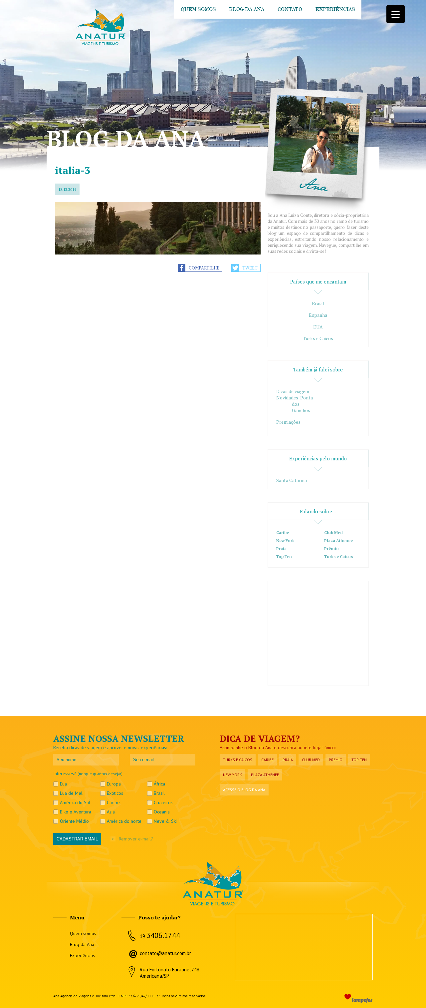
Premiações (288, 422)
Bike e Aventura (75, 811)
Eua (63, 783)
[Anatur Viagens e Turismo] (100, 44)
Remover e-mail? (136, 839)
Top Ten (284, 556)
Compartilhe (204, 268)
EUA (318, 326)
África (159, 783)
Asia (111, 811)
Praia (281, 548)
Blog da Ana (246, 9)
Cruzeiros (163, 802)
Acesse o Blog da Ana (244, 789)
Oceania (162, 811)
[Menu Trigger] (395, 14)
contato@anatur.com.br (165, 953)
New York (285, 540)
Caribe (282, 532)
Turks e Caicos (318, 338)
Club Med (333, 532)
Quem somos (198, 9)
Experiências (335, 9)
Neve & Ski (165, 821)
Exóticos (115, 793)
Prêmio (331, 548)
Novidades (287, 397)
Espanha (318, 315)
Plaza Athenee (338, 540)
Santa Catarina (291, 480)
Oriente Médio (74, 821)
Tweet (250, 268)
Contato (290, 9)
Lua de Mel (71, 793)
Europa (114, 783)
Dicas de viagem (292, 391)
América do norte (124, 821)
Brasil (318, 303)
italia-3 (72, 170)
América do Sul (75, 802)
